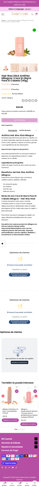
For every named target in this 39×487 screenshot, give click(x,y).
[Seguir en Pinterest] (29, 100)
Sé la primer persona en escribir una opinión (19, 275)
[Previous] (3, 130)
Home (4, 20)
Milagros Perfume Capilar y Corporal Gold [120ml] (10, 411)
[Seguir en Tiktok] (36, 100)
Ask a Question (7, 125)
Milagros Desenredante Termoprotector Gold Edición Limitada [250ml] (30, 413)
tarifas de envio (25, 130)
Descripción (12, 130)
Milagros (10, 98)
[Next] (36, 130)
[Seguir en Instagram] (26, 100)
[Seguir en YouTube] (32, 100)
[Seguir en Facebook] (23, 100)
